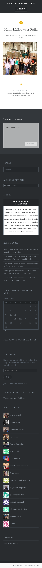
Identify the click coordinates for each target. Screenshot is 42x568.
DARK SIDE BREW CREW (21, 3)
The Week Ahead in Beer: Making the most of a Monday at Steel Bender (19, 258)
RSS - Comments (10, 544)
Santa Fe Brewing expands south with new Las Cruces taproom (19, 279)
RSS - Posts (8, 537)
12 (15, 315)
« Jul (5, 331)
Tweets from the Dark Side (18, 393)
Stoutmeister (20, 35)
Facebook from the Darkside (19, 340)
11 (11, 315)
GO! (7, 377)
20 (20, 319)
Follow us (9, 354)
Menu (22, 9)
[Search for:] (21, 170)
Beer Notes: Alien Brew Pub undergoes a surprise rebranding (20, 250)
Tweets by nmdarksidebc (14, 398)
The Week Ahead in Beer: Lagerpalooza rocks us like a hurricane (20, 265)
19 (15, 319)
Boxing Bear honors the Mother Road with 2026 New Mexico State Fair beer (19, 272)
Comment (30, 144)
